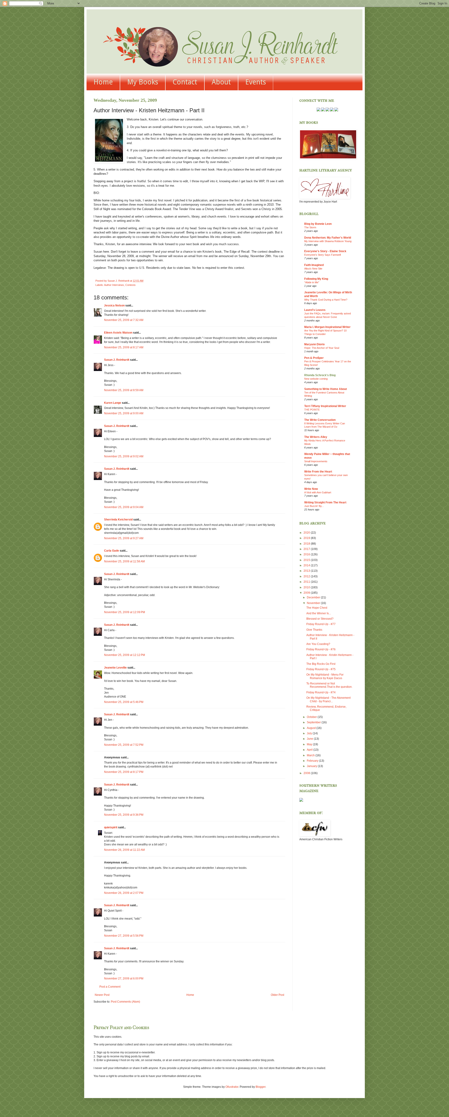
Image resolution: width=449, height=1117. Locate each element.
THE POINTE (312, 409)
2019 (307, 538)
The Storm (310, 227)
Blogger (260, 1086)
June (310, 738)
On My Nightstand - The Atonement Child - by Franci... (328, 699)
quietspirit (110, 827)
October (312, 717)
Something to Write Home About (325, 389)
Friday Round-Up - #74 (321, 692)
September (314, 722)
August (311, 728)
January (312, 766)
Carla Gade (111, 550)
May (310, 744)
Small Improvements (315, 461)
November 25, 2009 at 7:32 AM (123, 320)
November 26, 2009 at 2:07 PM (123, 893)
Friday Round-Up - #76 (321, 649)
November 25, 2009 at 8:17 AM (123, 347)
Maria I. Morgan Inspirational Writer (327, 327)
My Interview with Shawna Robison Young (327, 241)
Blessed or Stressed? (319, 618)
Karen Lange (112, 402)
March (311, 755)
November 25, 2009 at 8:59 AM (123, 390)
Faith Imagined (314, 265)
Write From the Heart (318, 471)
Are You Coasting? (318, 644)
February (313, 760)
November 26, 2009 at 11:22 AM (124, 849)
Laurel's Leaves (315, 310)
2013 (307, 570)
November (314, 603)
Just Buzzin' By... (314, 506)
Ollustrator (231, 1086)
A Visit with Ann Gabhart (317, 492)
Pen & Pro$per (314, 358)
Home (103, 82)
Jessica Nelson (114, 305)
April (310, 749)
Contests (130, 285)
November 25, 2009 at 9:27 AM (123, 538)
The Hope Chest (316, 607)
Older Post (277, 995)
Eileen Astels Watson (118, 332)
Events (255, 82)
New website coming (316, 378)
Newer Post (102, 995)
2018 (307, 543)
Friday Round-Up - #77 (321, 624)
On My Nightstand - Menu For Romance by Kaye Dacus (325, 676)
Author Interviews (114, 285)
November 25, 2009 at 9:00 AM (123, 413)
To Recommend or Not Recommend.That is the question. (329, 685)
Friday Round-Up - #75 (321, 669)
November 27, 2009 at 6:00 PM (123, 978)
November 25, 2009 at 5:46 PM (123, 702)
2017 (307, 549)
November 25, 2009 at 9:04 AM (123, 507)
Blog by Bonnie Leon (318, 224)
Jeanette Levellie (115, 667)
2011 (307, 581)
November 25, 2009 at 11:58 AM (124, 561)
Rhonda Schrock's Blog (320, 375)
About (221, 82)
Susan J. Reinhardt (116, 359)
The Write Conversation (320, 420)
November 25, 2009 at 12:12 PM (124, 655)
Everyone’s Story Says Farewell (322, 254)
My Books (142, 82)
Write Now (311, 489)
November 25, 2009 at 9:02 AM (123, 456)
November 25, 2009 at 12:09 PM (124, 612)
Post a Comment (109, 986)
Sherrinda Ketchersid (118, 519)
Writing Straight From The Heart (325, 502)
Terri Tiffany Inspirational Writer (325, 406)
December (314, 597)
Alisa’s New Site (313, 268)
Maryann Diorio (314, 344)
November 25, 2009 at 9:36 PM (123, 814)
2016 (307, 554)
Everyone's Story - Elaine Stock (325, 251)
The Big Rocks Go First (320, 664)
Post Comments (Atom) (125, 1001)
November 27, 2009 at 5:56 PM (123, 935)
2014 (307, 565)
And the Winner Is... (318, 613)
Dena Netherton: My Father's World (327, 237)
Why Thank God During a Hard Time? (325, 299)
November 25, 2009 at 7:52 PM (123, 744)
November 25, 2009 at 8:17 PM (123, 772)
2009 (307, 592)
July (310, 733)
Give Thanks (314, 629)
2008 (307, 773)
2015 (307, 560)
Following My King (316, 278)
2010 (307, 587)
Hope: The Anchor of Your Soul (321, 347)
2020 (307, 532)
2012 (307, 576)
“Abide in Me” (311, 282)
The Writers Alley (315, 437)
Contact (185, 82)
